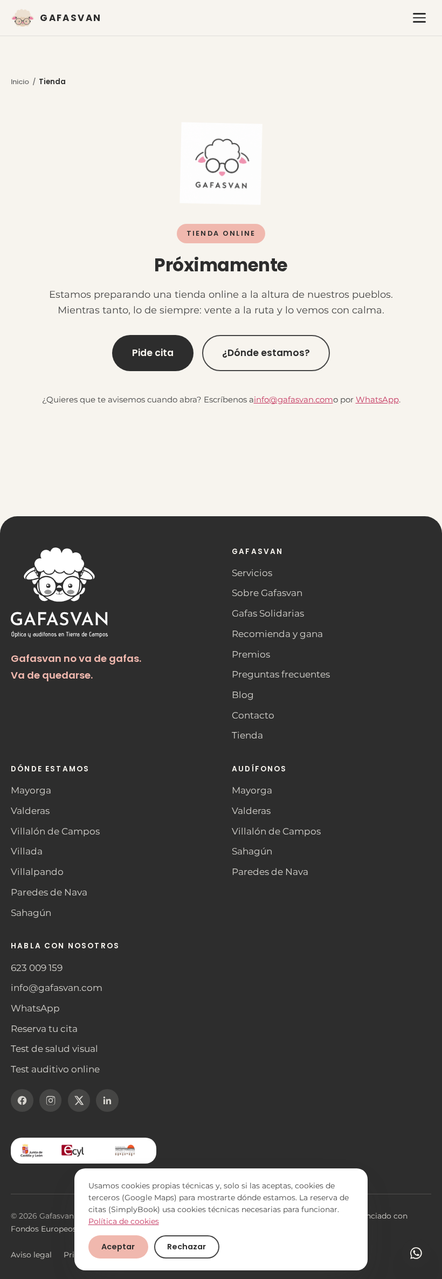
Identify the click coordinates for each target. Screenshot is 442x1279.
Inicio (20, 82)
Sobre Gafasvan (267, 592)
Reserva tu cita (44, 1028)
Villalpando (37, 871)
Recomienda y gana (277, 633)
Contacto (253, 715)
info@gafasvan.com (293, 399)
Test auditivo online (55, 1069)
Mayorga (31, 790)
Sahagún (31, 912)
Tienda (247, 735)
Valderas (30, 810)
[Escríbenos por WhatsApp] (416, 1253)
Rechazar (186, 1246)
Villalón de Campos (55, 831)
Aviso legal (31, 1255)
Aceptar (118, 1246)
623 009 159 (37, 967)
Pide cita (153, 352)
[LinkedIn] (107, 1100)
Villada (27, 851)
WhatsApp (377, 399)
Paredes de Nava (49, 892)
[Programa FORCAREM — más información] (83, 1151)
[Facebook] (22, 1100)
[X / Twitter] (79, 1100)
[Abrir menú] (419, 18)
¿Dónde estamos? (266, 352)
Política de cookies (123, 1221)
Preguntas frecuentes (281, 674)
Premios (251, 654)
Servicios (252, 572)
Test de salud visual (54, 1048)
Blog (243, 694)
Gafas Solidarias (268, 613)
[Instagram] (50, 1100)
